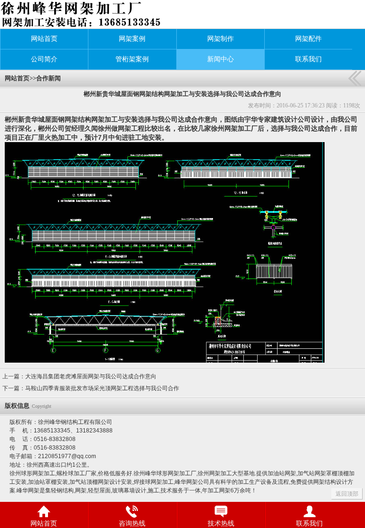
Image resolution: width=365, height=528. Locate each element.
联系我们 (309, 523)
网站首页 (17, 78)
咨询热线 (132, 523)
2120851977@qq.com (67, 456)
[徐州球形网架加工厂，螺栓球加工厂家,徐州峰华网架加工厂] (73, 14)
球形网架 (32, 473)
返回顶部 (347, 493)
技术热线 (221, 523)
